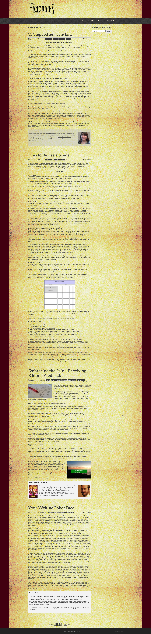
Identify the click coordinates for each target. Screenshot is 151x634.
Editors (52, 380)
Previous (50, 624)
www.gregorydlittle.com (56, 608)
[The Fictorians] (42, 13)
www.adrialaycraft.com (64, 137)
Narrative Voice (60, 512)
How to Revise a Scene (49, 155)
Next (69, 624)
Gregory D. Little (42, 512)
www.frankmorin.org (57, 495)
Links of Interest (112, 21)
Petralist (46, 492)
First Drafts (55, 39)
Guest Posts (62, 39)
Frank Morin (42, 380)
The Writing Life (80, 380)
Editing (48, 380)
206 (65, 624)
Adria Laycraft (48, 39)
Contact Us (101, 21)
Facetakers (46, 494)
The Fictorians (92, 21)
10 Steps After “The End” (51, 34)
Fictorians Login (119, 631)
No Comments (88, 38)
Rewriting (68, 39)
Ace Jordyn (41, 159)
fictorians (41, 39)
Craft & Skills (49, 159)
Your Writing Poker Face (51, 508)
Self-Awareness (72, 380)
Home (84, 21)
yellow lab (48, 604)
